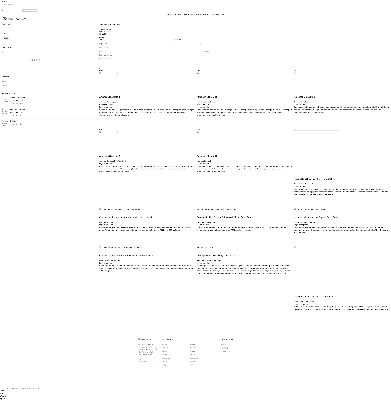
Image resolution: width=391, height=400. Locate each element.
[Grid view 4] (105, 34)
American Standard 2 (17, 109)
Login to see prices (16, 104)
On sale (4, 81)
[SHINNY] (5, 123)
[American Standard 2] (5, 112)
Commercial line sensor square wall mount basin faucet (126, 255)
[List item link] (149, 362)
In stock (4, 85)
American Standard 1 (17, 98)
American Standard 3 (304, 97)
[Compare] (101, 92)
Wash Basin (298, 302)
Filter (6, 38)
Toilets (311, 184)
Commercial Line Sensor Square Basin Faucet (317, 217)
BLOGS (223, 344)
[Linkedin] (152, 371)
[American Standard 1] (5, 101)
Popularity (103, 44)
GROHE (164, 354)
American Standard (106, 102)
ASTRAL (164, 344)
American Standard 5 (207, 156)
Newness (102, 51)
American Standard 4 (109, 156)
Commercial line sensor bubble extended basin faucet (125, 217)
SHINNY (13, 121)
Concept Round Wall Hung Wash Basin (216, 255)
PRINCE (193, 344)
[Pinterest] (141, 377)
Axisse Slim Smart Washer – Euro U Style (314, 179)
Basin (116, 102)
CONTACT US (225, 351)
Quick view (101, 124)
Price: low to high (105, 55)
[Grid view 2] (100, 34)
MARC (164, 365)
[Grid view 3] (103, 34)
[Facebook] (141, 371)
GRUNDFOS (166, 358)
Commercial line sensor (107, 227)
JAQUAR (164, 361)
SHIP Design (194, 358)
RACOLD (193, 347)
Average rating (104, 47)
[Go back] (4, 14)
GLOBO (164, 351)
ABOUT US (224, 348)
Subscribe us (7, 7)
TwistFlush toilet (120, 161)
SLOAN (192, 361)
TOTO (192, 365)
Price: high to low (105, 59)
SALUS (192, 351)
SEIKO (192, 354)
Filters (101, 37)
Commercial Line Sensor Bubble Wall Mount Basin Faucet (225, 217)
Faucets (117, 222)
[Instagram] (146, 371)
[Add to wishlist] (101, 118)
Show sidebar (106, 29)
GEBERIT (165, 347)
